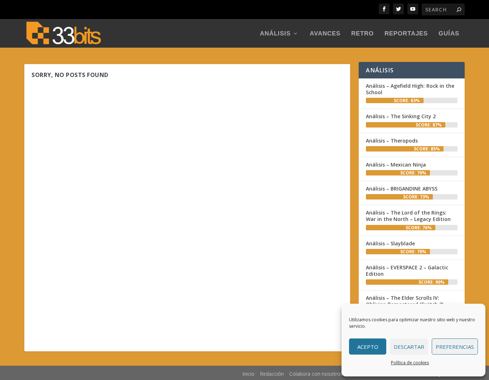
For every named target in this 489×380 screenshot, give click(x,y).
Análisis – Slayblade (390, 243)
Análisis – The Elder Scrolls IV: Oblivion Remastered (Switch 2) (405, 301)
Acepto (367, 346)
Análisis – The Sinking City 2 (401, 116)
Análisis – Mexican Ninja (396, 164)
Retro (362, 34)
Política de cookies (410, 363)
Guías (449, 34)
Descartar (409, 346)
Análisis (275, 34)
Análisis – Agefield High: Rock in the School (410, 89)
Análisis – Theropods (392, 140)
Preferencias (455, 346)
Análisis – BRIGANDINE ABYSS (401, 188)
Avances (325, 34)
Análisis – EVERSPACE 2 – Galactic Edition (407, 270)
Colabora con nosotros (316, 373)
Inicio (248, 373)
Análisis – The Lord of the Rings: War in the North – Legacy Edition (408, 215)
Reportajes (406, 34)
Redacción (272, 373)
